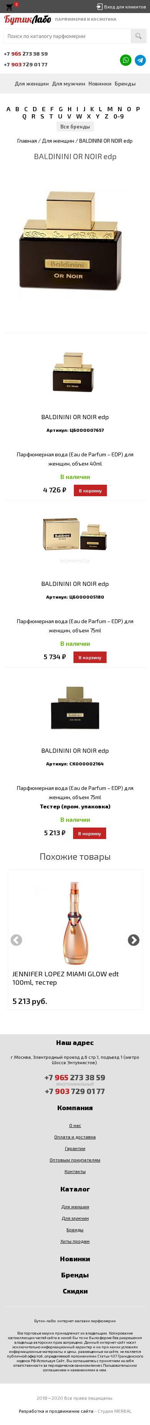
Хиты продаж (75, 1241)
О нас (75, 1125)
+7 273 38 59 (26, 53)
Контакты (75, 1171)
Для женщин (32, 83)
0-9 (118, 116)
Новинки (100, 83)
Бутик (27, 19)
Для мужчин (68, 83)
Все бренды (75, 126)
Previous (16, 939)
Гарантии (75, 1148)
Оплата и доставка (75, 1136)
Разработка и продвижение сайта (56, 1410)
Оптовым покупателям (75, 1159)
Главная (27, 140)
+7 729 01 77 (26, 64)
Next (133, 939)
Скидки (75, 1291)
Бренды (125, 83)
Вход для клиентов (125, 6)
